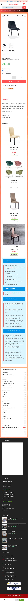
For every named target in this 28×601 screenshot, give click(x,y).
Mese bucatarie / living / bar (9, 407)
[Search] (24, 7)
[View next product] (25, 16)
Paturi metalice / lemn (8, 418)
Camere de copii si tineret (8, 383)
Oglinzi (4, 414)
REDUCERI (6, 515)
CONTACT (6, 553)
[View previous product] (3, 16)
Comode (5, 392)
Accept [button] (21, 599)
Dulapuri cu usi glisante (8, 398)
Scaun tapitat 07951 (14, 246)
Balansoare (5, 372)
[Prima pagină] (1, 10)
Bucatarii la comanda (7, 381)
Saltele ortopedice (7, 423)
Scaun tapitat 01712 (14, 147)
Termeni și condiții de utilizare (9, 494)
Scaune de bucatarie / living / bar (12, 59)
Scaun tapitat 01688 (14, 213)
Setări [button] (17, 599)
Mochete (5, 409)
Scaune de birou (6, 425)
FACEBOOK (6, 440)
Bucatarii (5, 379)
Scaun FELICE (14, 180)
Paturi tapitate (6, 420)
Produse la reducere (7, 486)
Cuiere (4, 394)
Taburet (4, 431)
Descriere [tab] (5, 99)
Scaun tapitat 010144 (21, 10)
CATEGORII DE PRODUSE (9, 369)
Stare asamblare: (6, 69)
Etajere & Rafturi (6, 403)
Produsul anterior (7, 15)
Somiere (5, 429)
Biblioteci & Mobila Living (8, 374)
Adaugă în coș (15, 81)
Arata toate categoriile (7, 481)
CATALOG (5, 478)
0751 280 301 (24, 1)
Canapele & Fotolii (7, 385)
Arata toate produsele (7, 483)
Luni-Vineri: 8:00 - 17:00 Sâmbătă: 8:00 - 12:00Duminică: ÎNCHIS (10, 578)
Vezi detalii (13, 187)
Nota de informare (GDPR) (8, 492)
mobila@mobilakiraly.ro (14, 1)
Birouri (4, 377)
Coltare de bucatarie (7, 388)
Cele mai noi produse (7, 484)
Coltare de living (6, 390)
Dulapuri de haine (7, 401)
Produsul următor (20, 15)
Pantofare (5, 416)
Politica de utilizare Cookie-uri (9, 496)
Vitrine (4, 434)
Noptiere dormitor (7, 412)
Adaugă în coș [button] (14, 154)
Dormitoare (5, 396)
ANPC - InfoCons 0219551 (8, 498)
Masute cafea (6, 405)
